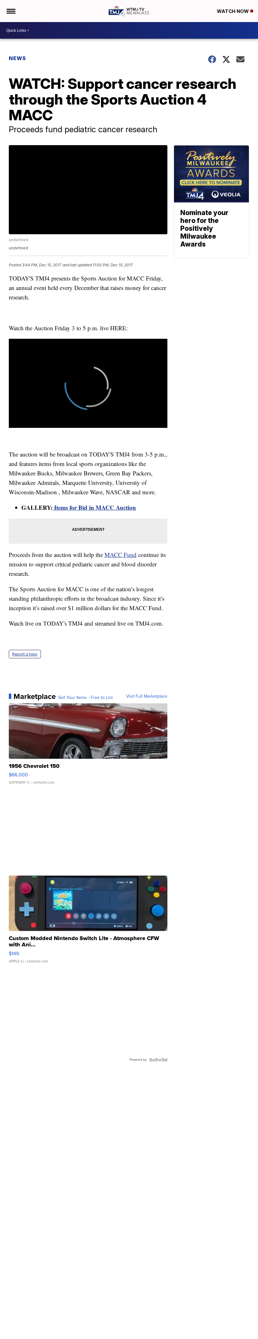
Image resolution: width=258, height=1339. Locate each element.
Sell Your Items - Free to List (85, 697)
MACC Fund (120, 555)
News (17, 58)
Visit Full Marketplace (146, 696)
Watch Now (233, 11)
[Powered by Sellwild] (158, 1060)
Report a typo (24, 654)
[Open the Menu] (10, 11)
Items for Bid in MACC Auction (94, 507)
